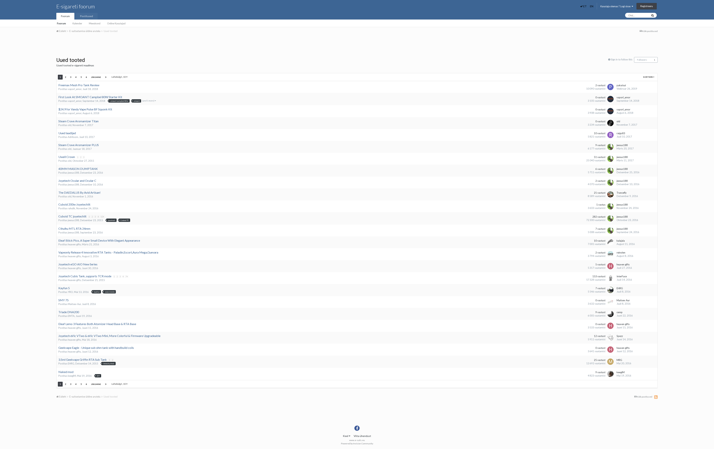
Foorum (65, 16)
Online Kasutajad (116, 23)
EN (591, 6)
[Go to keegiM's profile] (610, 374)
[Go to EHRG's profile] (610, 290)
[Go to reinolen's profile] (610, 254)
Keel (346, 435)
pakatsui (621, 85)
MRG (619, 359)
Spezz (620, 336)
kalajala (621, 240)
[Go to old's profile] (610, 123)
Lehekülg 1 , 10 (119, 77)
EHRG (620, 288)
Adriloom (73, 136)
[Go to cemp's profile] (610, 314)
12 (102, 216)
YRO (70, 291)
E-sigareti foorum (75, 6)
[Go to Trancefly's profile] (610, 194)
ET (585, 6)
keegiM (72, 375)
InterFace (622, 276)
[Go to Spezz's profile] (610, 338)
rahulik (71, 208)
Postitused (86, 16)
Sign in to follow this (621, 59)
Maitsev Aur (74, 304)
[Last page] (105, 77)
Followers (642, 59)
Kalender (77, 23)
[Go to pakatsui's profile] (610, 87)
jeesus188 (622, 145)
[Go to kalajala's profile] (610, 242)
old (69, 125)
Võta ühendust (362, 435)
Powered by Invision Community (357, 443)
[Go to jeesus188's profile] (610, 147)
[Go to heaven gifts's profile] (610, 266)
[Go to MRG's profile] (610, 361)
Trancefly (622, 192)
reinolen (621, 252)
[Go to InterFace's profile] (610, 278)
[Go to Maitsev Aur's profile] (610, 302)
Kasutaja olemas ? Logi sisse (616, 6)
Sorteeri (648, 77)
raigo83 (621, 133)
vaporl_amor (74, 89)
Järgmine (96, 77)
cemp (620, 312)
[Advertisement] (357, 46)
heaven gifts (74, 244)
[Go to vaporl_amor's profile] (610, 99)
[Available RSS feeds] (656, 397)
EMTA (71, 315)
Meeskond (94, 23)
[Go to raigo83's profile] (610, 135)
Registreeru (646, 6)
